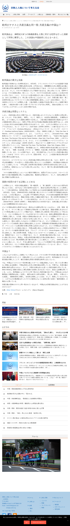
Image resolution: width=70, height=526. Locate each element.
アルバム (35, 436)
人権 (10, 294)
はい (27, 522)
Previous (2, 463)
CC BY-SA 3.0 (42, 75)
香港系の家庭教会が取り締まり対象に (19, 428)
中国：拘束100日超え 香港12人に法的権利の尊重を (24, 398)
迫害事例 (51, 385)
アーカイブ (57, 501)
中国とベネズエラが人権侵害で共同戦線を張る (34, 373)
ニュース (44, 500)
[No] (68, 520)
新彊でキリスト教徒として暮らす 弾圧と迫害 (34, 352)
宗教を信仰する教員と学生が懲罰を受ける (43, 318)
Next (67, 463)
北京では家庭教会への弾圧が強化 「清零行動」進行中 (37, 342)
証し (31, 511)
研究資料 (57, 509)
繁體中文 (34, 1)
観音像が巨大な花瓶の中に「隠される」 (20, 393)
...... (54, 339)
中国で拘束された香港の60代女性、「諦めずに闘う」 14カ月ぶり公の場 (43, 332)
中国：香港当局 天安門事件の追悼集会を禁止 (26, 319)
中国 (5, 294)
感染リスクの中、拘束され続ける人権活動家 (21, 423)
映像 (43, 503)
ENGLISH (49, 1)
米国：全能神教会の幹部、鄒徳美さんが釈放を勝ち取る (25, 403)
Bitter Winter (11, 290)
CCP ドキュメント (60, 507)
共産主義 (17, 294)
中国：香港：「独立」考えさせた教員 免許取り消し (24, 413)
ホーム (8, 14)
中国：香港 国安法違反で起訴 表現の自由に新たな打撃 (25, 408)
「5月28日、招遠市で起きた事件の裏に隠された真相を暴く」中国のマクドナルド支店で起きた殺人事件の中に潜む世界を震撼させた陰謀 (59, 320)
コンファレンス (46, 505)
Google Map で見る (9, 510)
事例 (31, 508)
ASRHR (17, 27)
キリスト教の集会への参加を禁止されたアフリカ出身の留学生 (27, 418)
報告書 (57, 504)
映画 (43, 507)
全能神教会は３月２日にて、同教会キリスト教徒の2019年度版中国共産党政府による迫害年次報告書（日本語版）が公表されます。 (9, 320)
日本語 (41, 1)
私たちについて (63, 14)
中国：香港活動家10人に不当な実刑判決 (20, 389)
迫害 (30, 505)
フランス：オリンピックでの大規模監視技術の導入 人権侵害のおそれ (42, 362)
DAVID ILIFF (33, 75)
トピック (18, 385)
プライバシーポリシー (38, 522)
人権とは (40, 14)
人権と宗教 (44, 497)
